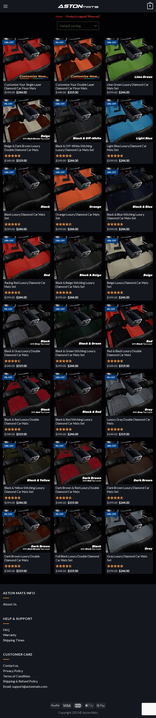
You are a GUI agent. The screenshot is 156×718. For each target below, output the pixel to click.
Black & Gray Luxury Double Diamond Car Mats (22, 353)
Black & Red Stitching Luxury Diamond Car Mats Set (74, 421)
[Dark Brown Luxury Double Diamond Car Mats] (26, 531)
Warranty (9, 635)
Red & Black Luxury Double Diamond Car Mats (124, 353)
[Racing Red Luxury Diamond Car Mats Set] (26, 257)
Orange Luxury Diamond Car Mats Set (78, 216)
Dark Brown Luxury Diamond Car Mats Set (128, 489)
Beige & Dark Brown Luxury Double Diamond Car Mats (22, 148)
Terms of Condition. (16, 676)
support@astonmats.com (29, 686)
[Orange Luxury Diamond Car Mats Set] (78, 189)
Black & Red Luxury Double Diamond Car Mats (21, 421)
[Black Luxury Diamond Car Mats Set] (26, 189)
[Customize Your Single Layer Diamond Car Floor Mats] (26, 59)
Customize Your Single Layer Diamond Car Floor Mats (22, 86)
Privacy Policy (13, 671)
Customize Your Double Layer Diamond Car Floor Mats (75, 86)
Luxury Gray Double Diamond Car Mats (128, 421)
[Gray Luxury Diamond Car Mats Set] (129, 531)
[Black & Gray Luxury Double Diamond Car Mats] (26, 325)
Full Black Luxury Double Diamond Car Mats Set (77, 558)
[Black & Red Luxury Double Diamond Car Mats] (26, 394)
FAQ (6, 630)
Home (59, 16)
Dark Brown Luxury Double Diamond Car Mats (22, 558)
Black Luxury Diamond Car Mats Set (24, 216)
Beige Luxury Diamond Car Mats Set (127, 284)
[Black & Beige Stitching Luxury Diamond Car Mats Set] (78, 257)
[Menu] (5, 6)
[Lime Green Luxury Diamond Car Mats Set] (129, 59)
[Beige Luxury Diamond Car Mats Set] (129, 257)
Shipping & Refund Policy (20, 681)
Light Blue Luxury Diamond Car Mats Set (127, 148)
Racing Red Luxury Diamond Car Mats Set (25, 284)
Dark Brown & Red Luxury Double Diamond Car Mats (77, 489)
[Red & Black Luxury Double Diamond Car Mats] (129, 325)
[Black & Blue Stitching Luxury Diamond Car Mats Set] (129, 189)
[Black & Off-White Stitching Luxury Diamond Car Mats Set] (78, 120)
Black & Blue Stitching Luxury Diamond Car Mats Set (125, 216)
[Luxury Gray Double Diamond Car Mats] (129, 394)
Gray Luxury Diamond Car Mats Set (127, 558)
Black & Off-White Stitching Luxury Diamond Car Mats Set (75, 148)
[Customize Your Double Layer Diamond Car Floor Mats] (78, 59)
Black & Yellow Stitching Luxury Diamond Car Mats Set (24, 489)
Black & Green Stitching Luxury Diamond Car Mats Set (75, 353)
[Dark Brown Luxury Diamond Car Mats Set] (129, 462)
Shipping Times (13, 640)
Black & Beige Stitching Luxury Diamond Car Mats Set (75, 284)
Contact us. (11, 665)
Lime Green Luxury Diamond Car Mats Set (128, 86)
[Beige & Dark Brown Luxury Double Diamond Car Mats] (26, 120)
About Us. (10, 604)
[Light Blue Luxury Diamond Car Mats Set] (129, 120)
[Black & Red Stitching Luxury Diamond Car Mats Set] (78, 394)
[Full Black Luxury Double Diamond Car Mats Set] (78, 531)
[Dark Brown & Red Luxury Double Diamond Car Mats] (78, 462)
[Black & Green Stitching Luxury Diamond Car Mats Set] (78, 325)
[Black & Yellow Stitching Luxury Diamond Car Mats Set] (26, 462)
